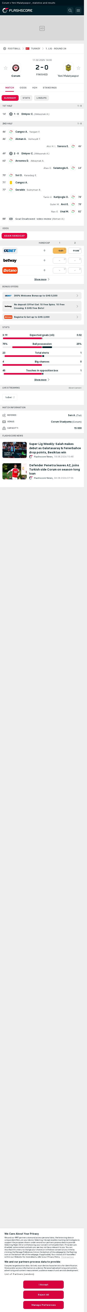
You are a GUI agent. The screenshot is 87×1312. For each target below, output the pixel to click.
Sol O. (18, 175)
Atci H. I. (51, 146)
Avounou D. (22, 160)
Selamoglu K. (61, 168)
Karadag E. (30, 175)
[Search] (70, 10)
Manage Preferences (43, 1305)
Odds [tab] (23, 87)
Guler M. (54, 204)
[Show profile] (16, 68)
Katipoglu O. (61, 197)
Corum (15, 76)
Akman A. (21, 139)
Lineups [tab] (41, 98)
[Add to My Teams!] (5, 68)
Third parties (67, 1257)
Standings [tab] (50, 87)
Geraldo (20, 189)
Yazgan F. (34, 131)
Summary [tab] (10, 98)
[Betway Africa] (10, 260)
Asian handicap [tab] (14, 235)
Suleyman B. (34, 189)
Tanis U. (47, 197)
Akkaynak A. (42, 114)
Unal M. (64, 211)
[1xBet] (10, 250)
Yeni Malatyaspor (68, 76)
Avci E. (65, 204)
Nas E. (54, 211)
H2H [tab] (34, 87)
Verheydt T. (34, 139)
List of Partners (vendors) (19, 1274)
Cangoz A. (21, 131)
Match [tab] (9, 87)
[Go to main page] (20, 10)
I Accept (43, 1284)
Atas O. (48, 168)
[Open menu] (78, 10)
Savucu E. (63, 146)
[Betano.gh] (10, 270)
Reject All (43, 1294)
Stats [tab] (26, 98)
